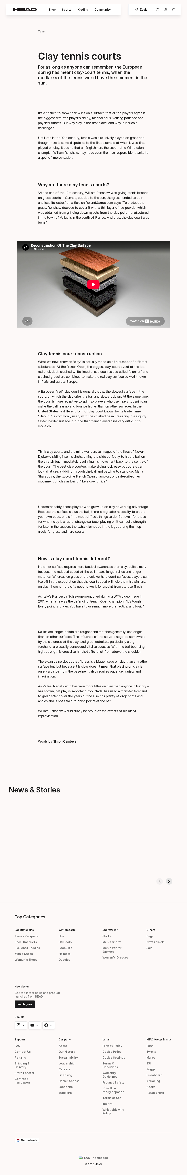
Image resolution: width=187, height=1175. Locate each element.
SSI (148, 1063)
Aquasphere (155, 1093)
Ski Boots (65, 942)
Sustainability (68, 1057)
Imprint (107, 1104)
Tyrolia (151, 1051)
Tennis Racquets (26, 936)
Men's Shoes (24, 954)
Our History (67, 1051)
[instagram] (21, 1025)
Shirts (106, 936)
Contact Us (23, 1051)
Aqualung (153, 1081)
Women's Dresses (115, 957)
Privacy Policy (112, 1046)
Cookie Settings (113, 1057)
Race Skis (65, 948)
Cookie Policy (111, 1051)
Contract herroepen (22, 1080)
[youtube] (34, 1025)
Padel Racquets (26, 942)
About (63, 1046)
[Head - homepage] (25, 9)
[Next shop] (169, 881)
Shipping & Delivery (22, 1065)
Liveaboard (154, 1075)
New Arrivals (155, 942)
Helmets (64, 954)
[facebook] (48, 1025)
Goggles (64, 959)
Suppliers (65, 1093)
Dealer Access (69, 1081)
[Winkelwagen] (173, 9)
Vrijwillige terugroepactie (113, 1090)
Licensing (65, 1075)
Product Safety (113, 1082)
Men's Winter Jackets (112, 949)
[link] (157, 9)
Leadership (67, 1063)
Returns (20, 1057)
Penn (150, 1046)
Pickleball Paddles (27, 948)
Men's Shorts (111, 942)
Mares (150, 1057)
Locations (66, 1087)
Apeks (150, 1087)
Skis (61, 936)
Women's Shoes (26, 959)
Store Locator (25, 1073)
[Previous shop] (159, 881)
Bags (150, 936)
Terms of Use (111, 1098)
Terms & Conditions (110, 1065)
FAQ (17, 1046)
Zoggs (150, 1069)
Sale (149, 948)
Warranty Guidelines (109, 1074)
